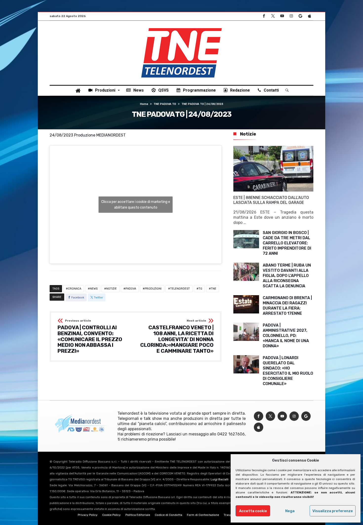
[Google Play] (300, 16)
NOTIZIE (111, 288)
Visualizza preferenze (332, 511)
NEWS (94, 288)
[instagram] (291, 16)
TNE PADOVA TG (165, 104)
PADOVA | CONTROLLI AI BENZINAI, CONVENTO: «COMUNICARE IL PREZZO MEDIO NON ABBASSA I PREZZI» (90, 336)
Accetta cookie (253, 511)
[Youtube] (282, 16)
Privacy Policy (88, 515)
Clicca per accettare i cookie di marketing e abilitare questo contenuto (135, 205)
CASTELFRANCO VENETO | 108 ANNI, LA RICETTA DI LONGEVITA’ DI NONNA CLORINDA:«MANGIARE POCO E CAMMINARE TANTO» (177, 336)
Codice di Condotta (168, 515)
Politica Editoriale (137, 515)
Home (144, 104)
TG (200, 288)
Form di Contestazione (203, 515)
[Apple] (309, 16)
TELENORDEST (180, 288)
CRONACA (74, 288)
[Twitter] (273, 16)
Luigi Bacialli (219, 479)
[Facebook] (264, 16)
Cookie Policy (111, 515)
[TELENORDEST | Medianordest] (181, 28)
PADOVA (130, 288)
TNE (213, 288)
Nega (290, 511)
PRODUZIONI (153, 288)
